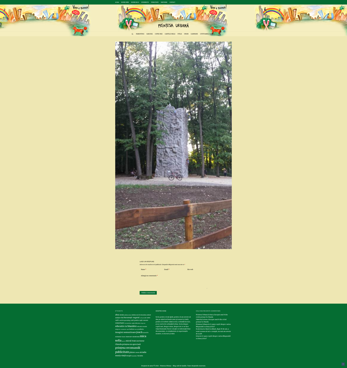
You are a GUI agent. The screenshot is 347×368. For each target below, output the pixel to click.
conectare (119, 323)
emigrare (117, 329)
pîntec (132, 352)
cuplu (133, 323)
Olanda (118, 344)
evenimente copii (125, 329)
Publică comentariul (148, 293)
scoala (143, 352)
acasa (122, 315)
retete (137, 352)
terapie (128, 356)
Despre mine (125, 2)
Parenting (140, 34)
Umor (186, 34)
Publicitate (155, 2)
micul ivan (131, 341)
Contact (172, 2)
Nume (143, 269)
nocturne (140, 341)
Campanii (194, 34)
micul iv (123, 341)
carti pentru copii (136, 320)
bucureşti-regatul (131, 317)
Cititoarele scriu (207, 34)
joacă (139, 332)
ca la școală (143, 317)
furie (136, 329)
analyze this (119, 318)
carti (117, 320)
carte (148, 318)
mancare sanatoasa (133, 336)
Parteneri (164, 2)
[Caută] (132, 34)
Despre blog (135, 2)
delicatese (138, 323)
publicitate (122, 352)
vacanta (140, 356)
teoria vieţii (120, 355)
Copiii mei (158, 34)
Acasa (117, 2)
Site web (190, 269)
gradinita (140, 329)
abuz (117, 315)
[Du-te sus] (343, 364)
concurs (145, 320)
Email (166, 269)
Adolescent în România (139, 315)
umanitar (134, 356)
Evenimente (145, 2)
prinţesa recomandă (127, 347)
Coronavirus (127, 323)
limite (123, 336)
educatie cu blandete (126, 326)
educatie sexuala (142, 326)
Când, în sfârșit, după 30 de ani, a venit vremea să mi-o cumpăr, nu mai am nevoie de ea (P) (213, 331)
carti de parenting (124, 320)
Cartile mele (170, 34)
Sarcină (149, 34)
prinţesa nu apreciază (131, 344)
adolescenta (127, 315)
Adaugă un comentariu (149, 276)
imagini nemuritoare (125, 332)
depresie (143, 323)
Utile (180, 34)
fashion (131, 329)
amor (149, 315)
